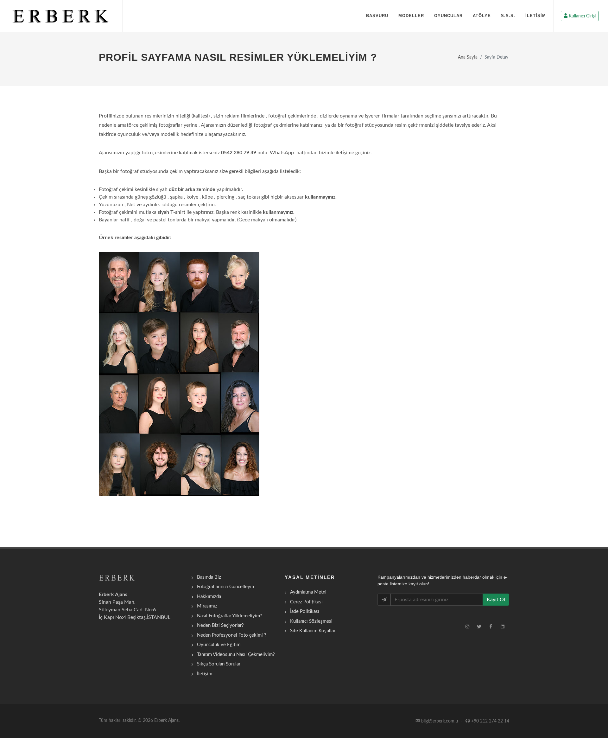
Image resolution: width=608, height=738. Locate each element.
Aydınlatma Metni (308, 592)
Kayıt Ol (496, 599)
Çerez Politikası (306, 602)
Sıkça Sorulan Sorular (218, 664)
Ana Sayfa (468, 57)
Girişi (582, 16)
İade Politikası (304, 611)
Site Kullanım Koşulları (313, 630)
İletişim (204, 673)
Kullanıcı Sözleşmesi (311, 621)
